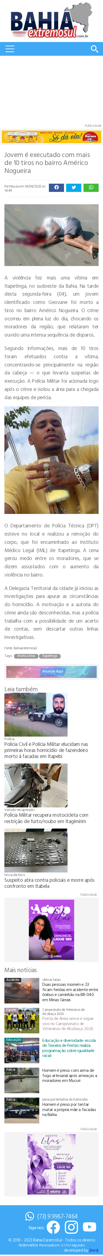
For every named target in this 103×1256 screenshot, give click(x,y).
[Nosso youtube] (89, 1228)
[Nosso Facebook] (53, 1228)
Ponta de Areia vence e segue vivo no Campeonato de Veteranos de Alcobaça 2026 (68, 1023)
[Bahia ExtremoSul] (51, 20)
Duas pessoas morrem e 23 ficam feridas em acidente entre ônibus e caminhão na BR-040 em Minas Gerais (70, 992)
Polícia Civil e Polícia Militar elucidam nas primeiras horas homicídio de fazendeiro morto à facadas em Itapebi (46, 750)
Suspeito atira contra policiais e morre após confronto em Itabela (49, 883)
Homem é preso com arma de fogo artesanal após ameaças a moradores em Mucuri (69, 1075)
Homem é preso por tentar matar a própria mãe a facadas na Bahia (69, 1109)
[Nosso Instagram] (71, 1228)
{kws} (94, 1250)
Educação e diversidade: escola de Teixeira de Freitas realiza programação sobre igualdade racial (69, 1048)
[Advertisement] (51, 90)
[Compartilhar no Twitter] (73, 188)
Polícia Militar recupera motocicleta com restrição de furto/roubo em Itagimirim (46, 818)
